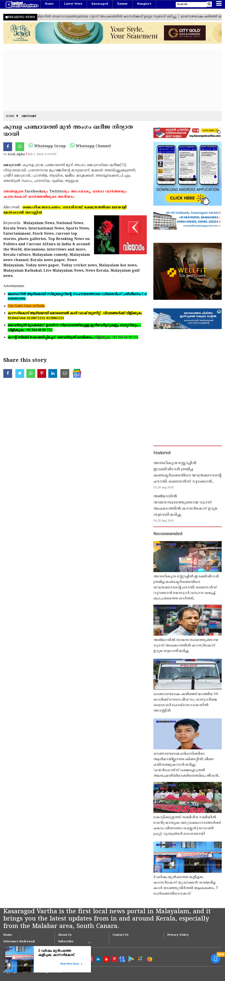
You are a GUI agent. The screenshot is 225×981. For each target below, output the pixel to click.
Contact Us (120, 935)
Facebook (33, 191)
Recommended (167, 534)
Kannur (122, 4)
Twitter (56, 191)
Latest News (73, 4)
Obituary (29, 116)
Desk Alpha (16, 154)
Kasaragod (99, 4)
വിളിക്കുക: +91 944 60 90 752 (116, 337)
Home (49, 4)
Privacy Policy (178, 935)
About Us (65, 935)
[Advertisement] (112, 80)
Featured (162, 453)
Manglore (144, 4)
